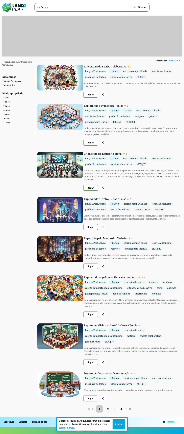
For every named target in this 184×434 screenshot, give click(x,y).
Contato (23, 421)
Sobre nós (8, 421)
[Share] (103, 94)
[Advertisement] (92, 36)
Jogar (91, 94)
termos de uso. (67, 427)
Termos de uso (39, 421)
